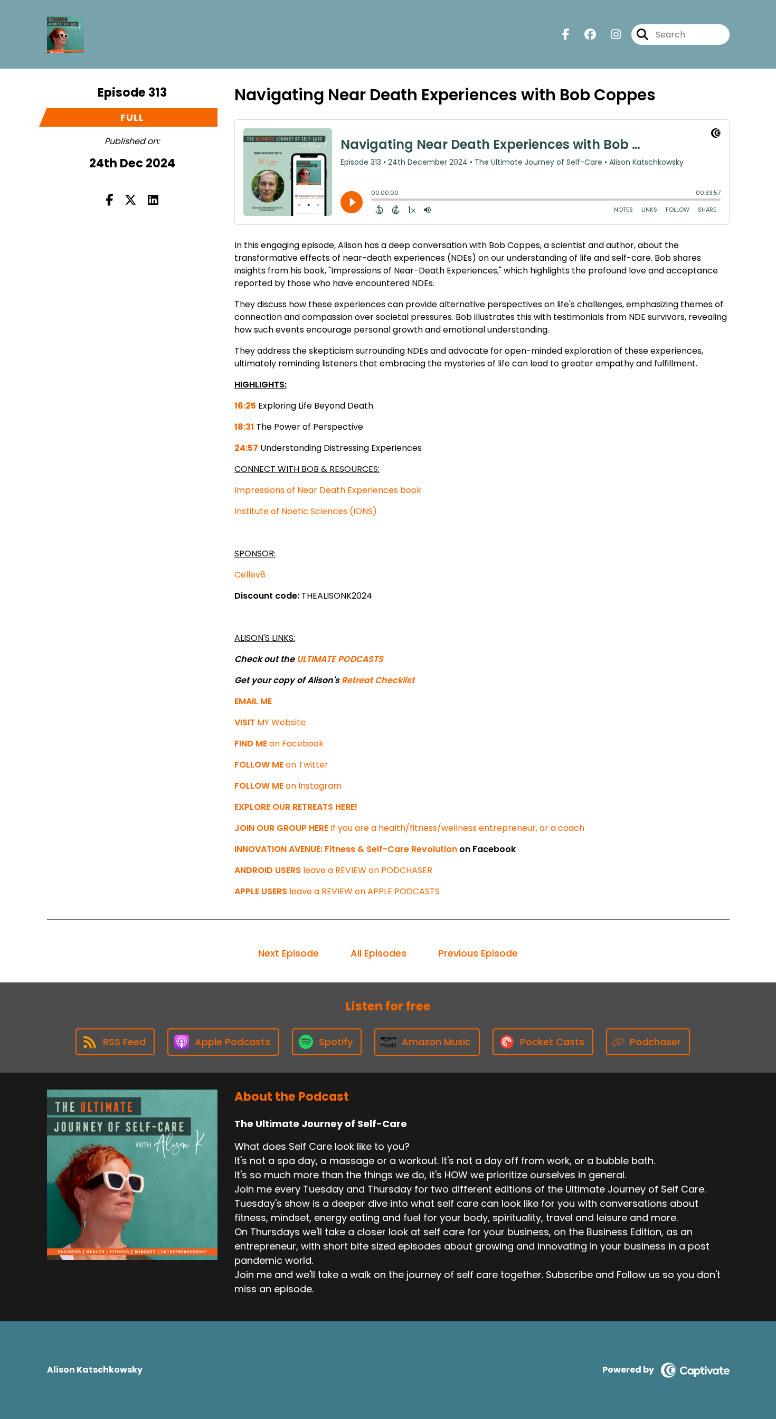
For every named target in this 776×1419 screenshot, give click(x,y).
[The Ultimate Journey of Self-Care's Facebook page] (566, 34)
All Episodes (378, 953)
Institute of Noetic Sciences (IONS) (305, 511)
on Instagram (288, 786)
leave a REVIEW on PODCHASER (333, 870)
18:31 (244, 427)
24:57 (246, 448)
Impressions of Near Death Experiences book (327, 490)
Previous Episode (478, 953)
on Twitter (281, 765)
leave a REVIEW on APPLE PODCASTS (337, 891)
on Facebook (279, 743)
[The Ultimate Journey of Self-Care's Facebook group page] (584, 34)
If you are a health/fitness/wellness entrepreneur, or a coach (409, 828)
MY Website (270, 722)
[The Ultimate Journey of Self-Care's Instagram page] (609, 34)
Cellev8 (250, 575)
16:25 (245, 406)
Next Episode (288, 953)
